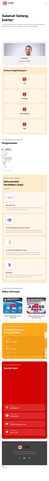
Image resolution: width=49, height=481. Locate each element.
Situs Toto (4, 467)
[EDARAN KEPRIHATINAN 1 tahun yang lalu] (7, 159)
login (3, 466)
